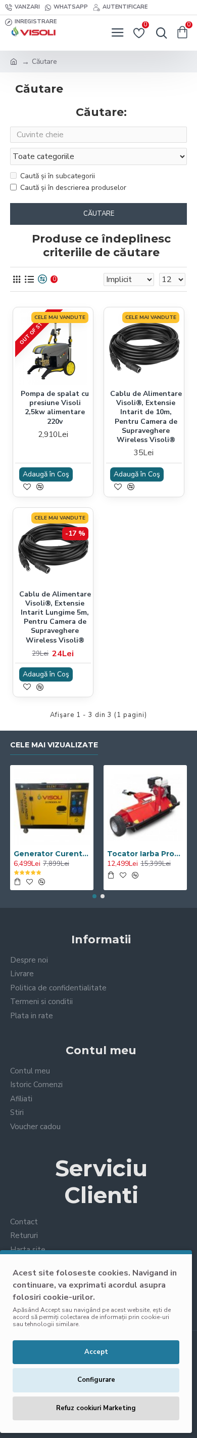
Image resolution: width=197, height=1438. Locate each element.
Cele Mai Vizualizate (54, 745)
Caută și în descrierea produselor (73, 187)
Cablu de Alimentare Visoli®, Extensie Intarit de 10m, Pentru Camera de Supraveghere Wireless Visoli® (146, 417)
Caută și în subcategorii (57, 176)
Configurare (96, 1379)
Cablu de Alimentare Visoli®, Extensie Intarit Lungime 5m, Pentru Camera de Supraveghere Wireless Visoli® (55, 617)
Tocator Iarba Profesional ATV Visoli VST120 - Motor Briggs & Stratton (145, 853)
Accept (96, 1351)
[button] (94, 896)
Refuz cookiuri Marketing (96, 1408)
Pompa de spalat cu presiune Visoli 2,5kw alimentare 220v (55, 407)
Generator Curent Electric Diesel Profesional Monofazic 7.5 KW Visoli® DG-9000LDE (52, 853)
